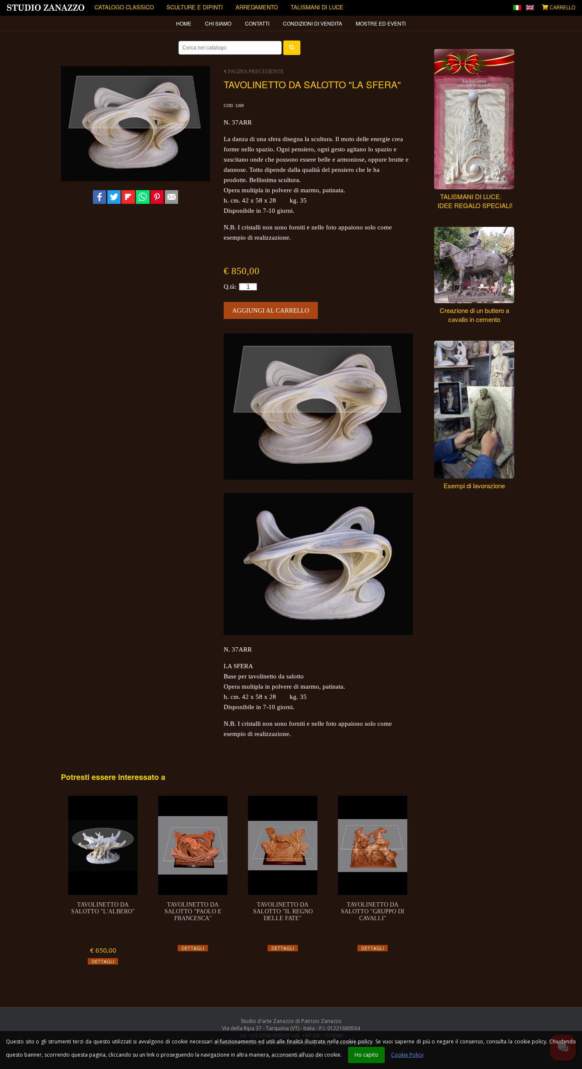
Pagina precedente (255, 71)
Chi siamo (218, 23)
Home (183, 23)
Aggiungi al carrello (270, 310)
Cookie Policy (407, 1054)
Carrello (562, 7)
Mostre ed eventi (381, 23)
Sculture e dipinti (195, 7)
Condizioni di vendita (312, 23)
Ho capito (366, 1054)
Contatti (257, 23)
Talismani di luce (317, 7)
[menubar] (291, 23)
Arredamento (257, 7)
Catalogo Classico (124, 7)
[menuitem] (184, 23)
